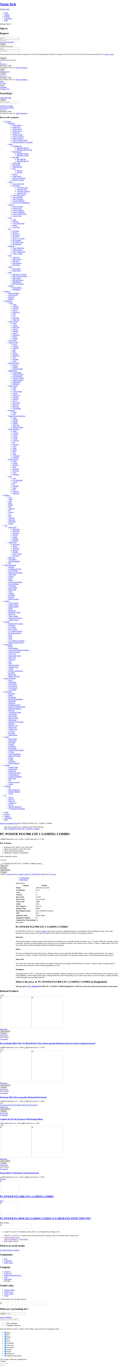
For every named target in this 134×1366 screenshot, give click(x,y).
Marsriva (15, 541)
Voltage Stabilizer (14, 561)
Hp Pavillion (17, 240)
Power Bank (12, 748)
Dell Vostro (16, 265)
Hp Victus (16, 237)
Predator (15, 221)
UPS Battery (12, 559)
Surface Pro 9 (17, 129)
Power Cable (12, 716)
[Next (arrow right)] (3, 1365)
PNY (14, 357)
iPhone (15, 174)
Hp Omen (16, 231)
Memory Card (13, 726)
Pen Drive (11, 733)
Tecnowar (16, 533)
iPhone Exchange (18, 180)
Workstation (12, 682)
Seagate (15, 365)
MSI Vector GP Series (20, 276)
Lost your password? (7, 42)
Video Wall (12, 574)
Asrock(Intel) (17, 372)
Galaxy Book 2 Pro (19, 252)
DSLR (10, 608)
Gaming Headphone (15, 776)
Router (10, 646)
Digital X (16, 550)
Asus (10, 501)
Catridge (11, 593)
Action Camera (13, 603)
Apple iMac (16, 163)
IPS (9, 563)
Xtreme (15, 339)
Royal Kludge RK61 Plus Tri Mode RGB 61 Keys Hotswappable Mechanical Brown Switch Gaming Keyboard (47, 1043)
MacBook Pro (17, 146)
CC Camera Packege (15, 631)
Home (2, 823)
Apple (10, 144)
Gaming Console (14, 782)
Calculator (11, 761)
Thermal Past (12, 735)
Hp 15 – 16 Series (18, 238)
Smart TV (11, 801)
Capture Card (12, 729)
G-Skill (15, 439)
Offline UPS (12, 542)
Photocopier (12, 590)
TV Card (11, 731)
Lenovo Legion (18, 206)
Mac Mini (16, 157)
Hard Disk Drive (13, 363)
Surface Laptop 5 (18, 137)
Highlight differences (13, 1325)
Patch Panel (12, 675)
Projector (11, 567)
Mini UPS (11, 558)
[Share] (5, 1363)
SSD (10, 476)
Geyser (10, 793)
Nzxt (14, 314)
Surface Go (16, 133)
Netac (14, 448)
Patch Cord (12, 658)
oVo (14, 316)
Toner (10, 591)
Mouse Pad (12, 701)
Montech (15, 405)
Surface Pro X (17, 131)
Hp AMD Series (18, 242)
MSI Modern (17, 282)
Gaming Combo (23, 874)
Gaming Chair (13, 767)
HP (9, 229)
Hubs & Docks (13, 718)
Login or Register (6, 1317)
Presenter (11, 724)
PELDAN (16, 355)
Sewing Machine (14, 790)
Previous (3, 1179)
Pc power (53, 874)
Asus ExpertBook (18, 201)
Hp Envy (16, 233)
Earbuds (11, 744)
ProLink (15, 552)
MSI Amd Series (18, 284)
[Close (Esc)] (7, 1363)
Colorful (15, 346)
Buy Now (3, 868)
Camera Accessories (15, 618)
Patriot (15, 450)
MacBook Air (17, 152)
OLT (10, 661)
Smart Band (12, 741)
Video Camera (13, 616)
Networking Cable (14, 656)
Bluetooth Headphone (15, 699)
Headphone (12, 697)
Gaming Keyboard (14, 773)
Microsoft (11, 123)
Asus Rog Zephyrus (23, 191)
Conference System (14, 569)
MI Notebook (17, 288)
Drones (10, 758)
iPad (14, 169)
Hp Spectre (16, 235)
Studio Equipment (14, 754)
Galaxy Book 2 (18, 250)
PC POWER (33, 986)
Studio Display (17, 167)
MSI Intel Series (18, 280)
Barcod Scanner (13, 599)
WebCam (11, 710)
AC (9, 788)
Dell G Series (17, 259)
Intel (14, 350)
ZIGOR (15, 535)
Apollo (15, 537)
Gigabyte (16, 308)
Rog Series (16, 186)
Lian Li (15, 310)
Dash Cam (11, 614)
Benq (10, 503)
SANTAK (16, 531)
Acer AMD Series (18, 223)
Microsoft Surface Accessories (23, 142)
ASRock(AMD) (18, 374)
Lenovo (11, 204)
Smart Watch (12, 739)
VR (9, 780)
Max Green (16, 403)
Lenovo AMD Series (19, 214)
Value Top (16, 320)
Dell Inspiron (17, 263)
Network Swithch (14, 652)
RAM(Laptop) (13, 459)
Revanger (16, 318)
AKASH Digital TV (15, 807)
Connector (11, 659)
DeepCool (16, 327)
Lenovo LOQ (17, 208)
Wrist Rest (11, 703)
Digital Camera (13, 607)
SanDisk (15, 420)
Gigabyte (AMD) (18, 378)
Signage (11, 576)
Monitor (11, 299)
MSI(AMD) (17, 382)
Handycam (12, 610)
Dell (9, 255)
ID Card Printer (13, 584)
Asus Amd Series (18, 184)
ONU (10, 663)
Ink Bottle (11, 595)
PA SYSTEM (12, 571)
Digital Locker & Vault (16, 642)
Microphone (12, 720)
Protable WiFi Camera (15, 624)
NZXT (15, 337)
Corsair (15, 325)
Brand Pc (11, 297)
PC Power (16, 556)
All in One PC (13, 295)
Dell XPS (16, 261)
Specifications (24, 878)
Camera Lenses (13, 605)
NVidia (15, 354)
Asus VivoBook (18, 199)
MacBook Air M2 (23, 155)
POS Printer (12, 586)
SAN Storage (12, 688)
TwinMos (16, 457)
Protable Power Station (16, 750)
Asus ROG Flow (22, 187)
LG (9, 514)
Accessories (12, 690)
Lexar (14, 446)
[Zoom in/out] (1, 1363)
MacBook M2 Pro (23, 148)
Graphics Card (13, 342)
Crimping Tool (13, 667)
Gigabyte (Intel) (18, 380)
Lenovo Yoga (17, 216)
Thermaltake (17, 408)
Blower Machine (13, 763)
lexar (14, 467)
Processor (11, 410)
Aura (14, 389)
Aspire (15, 225)
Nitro (14, 220)
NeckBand (11, 746)
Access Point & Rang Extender (18, 650)
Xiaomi (10, 286)
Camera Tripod (13, 620)
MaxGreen (16, 312)
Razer (10, 267)
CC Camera (12, 627)
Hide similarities (11, 1323)
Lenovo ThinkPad (19, 212)
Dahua (10, 505)
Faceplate (11, 673)
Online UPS (12, 527)
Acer (10, 218)
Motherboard (12, 371)
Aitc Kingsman (18, 480)
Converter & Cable (14, 712)
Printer (10, 580)
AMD (15, 412)
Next (1, 1201)
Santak (15, 546)
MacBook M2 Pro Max (24, 150)
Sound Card (12, 727)
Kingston (16, 444)
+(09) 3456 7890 (5, 98)
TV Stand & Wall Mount (16, 809)
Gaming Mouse (13, 775)
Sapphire (15, 359)
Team (14, 454)
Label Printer (12, 588)
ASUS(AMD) (17, 376)
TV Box (11, 752)
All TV (10, 797)
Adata (15, 418)
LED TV (11, 799)
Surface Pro (16, 127)
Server (10, 680)
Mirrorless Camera (14, 612)
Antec (15, 305)
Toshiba (15, 367)
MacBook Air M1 (23, 153)
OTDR (10, 669)
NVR (10, 639)
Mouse (10, 695)
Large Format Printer (15, 582)
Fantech (15, 329)
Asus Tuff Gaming (19, 195)
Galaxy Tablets (18, 254)
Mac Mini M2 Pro (23, 161)
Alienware (16, 257)
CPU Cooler (12, 340)
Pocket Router (13, 648)
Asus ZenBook (18, 197)
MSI (9, 272)
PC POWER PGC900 (36, 874)
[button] (3, 64)
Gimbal (10, 760)
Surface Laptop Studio (20, 140)
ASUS (10, 182)
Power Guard (17, 554)
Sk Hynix (16, 471)
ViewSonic (12, 522)
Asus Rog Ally (22, 193)
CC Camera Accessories (16, 641)
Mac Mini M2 (21, 159)
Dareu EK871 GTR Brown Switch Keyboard (19, 1173)
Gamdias (15, 306)
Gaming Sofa (12, 769)
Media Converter (14, 676)
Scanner (11, 597)
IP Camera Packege (14, 633)
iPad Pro (19, 172)
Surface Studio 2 (18, 138)
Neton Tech (8, 4)
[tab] (69, 878)
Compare (3, 872)
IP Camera (11, 625)
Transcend (16, 425)
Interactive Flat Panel (15, 573)
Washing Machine (14, 792)
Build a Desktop (13, 293)
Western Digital (18, 369)
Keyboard (11, 693)
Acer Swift (16, 227)
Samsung (11, 246)
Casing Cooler (13, 322)
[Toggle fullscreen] (3, 1363)
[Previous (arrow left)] (1, 1365)
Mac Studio (16, 165)
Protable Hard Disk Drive (16, 416)
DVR (10, 635)
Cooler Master (17, 391)
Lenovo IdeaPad (18, 210)
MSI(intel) (16, 384)
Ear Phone (11, 743)
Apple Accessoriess (19, 178)
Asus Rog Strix (22, 189)
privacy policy (109, 54)
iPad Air (19, 170)
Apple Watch (17, 176)
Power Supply (13, 386)
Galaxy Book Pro (18, 248)
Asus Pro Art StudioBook (21, 203)
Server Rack (12, 684)
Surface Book (17, 125)
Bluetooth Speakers (14, 709)
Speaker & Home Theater (16, 707)
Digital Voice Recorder (16, 722)
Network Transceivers (15, 671)
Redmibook (16, 289)
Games (10, 784)
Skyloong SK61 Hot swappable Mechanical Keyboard (23, 1097)
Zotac (14, 361)
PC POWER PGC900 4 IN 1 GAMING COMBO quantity (21, 863)
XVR (10, 637)
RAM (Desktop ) (14, 429)
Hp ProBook (17, 244)
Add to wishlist (5, 870)
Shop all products (21, 67)
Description (24, 880)
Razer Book (17, 269)
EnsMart (15, 539)
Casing (10, 303)
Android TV (12, 803)
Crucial (15, 437)
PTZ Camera (12, 629)
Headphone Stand (14, 705)
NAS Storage (12, 686)
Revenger (16, 406)
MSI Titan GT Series (19, 274)
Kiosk (10, 578)
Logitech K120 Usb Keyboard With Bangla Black (21, 1119)
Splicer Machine (13, 665)
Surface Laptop (18, 135)
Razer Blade (17, 271)
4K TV (10, 805)
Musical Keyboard (14, 756)
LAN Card (12, 654)
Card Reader (12, 714)
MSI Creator (17, 278)
